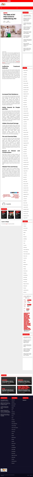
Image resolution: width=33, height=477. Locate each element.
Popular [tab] (29, 296)
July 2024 (25, 121)
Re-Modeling (25, 275)
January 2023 (25, 160)
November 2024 (26, 115)
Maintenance (25, 264)
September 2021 (26, 194)
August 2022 (25, 170)
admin (8, 21)
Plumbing (25, 324)
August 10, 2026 (21, 383)
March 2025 (25, 106)
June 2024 (25, 123)
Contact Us (31, 475)
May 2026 (25, 76)
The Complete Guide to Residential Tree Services (8, 382)
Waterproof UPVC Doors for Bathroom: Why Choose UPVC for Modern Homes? (24, 382)
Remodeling (25, 279)
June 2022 (25, 175)
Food (24, 243)
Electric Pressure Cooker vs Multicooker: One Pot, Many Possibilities (27, 32)
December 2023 (25, 136)
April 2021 (25, 200)
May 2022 (25, 177)
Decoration (25, 230)
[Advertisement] (16, 44)
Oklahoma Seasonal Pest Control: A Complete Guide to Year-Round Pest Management (5, 411)
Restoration (25, 285)
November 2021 (25, 190)
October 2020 (25, 213)
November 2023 (26, 138)
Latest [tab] (26, 296)
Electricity (24, 236)
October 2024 (25, 117)
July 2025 (25, 98)
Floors (13, 415)
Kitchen (24, 262)
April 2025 (25, 104)
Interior (24, 260)
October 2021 (25, 192)
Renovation (25, 281)
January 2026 (25, 85)
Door (24, 234)
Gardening (25, 247)
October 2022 (25, 166)
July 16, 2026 (5, 392)
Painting (24, 268)
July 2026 (25, 72)
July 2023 (25, 147)
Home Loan (13, 429)
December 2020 (25, 209)
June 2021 (25, 198)
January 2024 (25, 134)
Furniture (24, 245)
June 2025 (25, 100)
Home (28, 475)
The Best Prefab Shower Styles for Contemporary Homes (27, 24)
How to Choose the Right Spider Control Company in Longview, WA (7, 196)
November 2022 (26, 164)
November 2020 (26, 211)
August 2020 (25, 217)
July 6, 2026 (20, 392)
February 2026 (25, 83)
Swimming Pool (4, 211)
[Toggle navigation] (17, 8)
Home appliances (26, 249)
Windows (3, 212)
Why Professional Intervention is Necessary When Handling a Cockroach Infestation (15, 196)
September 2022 (26, 168)
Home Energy (25, 251)
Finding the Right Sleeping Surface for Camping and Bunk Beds (27, 40)
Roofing (29, 328)
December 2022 (25, 162)
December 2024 (26, 113)
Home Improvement (26, 253)
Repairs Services (26, 283)
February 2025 (25, 108)
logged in (6, 223)
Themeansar (2, 475)
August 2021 (25, 196)
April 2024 (25, 128)
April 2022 (25, 179)
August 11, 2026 (5, 383)
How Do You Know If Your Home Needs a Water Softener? (26, 36)
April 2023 (25, 153)
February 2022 (25, 183)
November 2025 (26, 89)
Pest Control (11, 212)
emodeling (25, 238)
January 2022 (25, 185)
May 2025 (25, 102)
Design (24, 232)
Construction (25, 228)
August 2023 (25, 145)
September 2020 (26, 215)
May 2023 (25, 151)
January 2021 (25, 207)
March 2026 (25, 81)
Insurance (25, 258)
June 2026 (25, 74)
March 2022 (25, 181)
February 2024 (25, 132)
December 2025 (25, 87)
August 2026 (25, 70)
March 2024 (25, 130)
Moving (24, 266)
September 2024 (26, 119)
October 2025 (25, 91)
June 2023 (25, 149)
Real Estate (25, 277)
